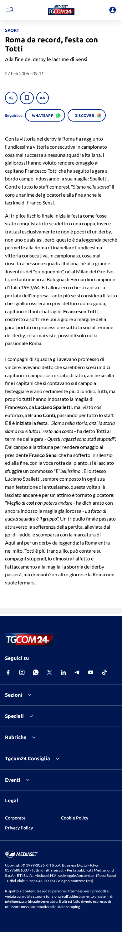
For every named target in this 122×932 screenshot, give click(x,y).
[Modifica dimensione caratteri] (42, 98)
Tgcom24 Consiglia (27, 758)
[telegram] (77, 672)
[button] (61, 10)
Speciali (14, 716)
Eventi (12, 780)
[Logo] (61, 10)
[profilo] (112, 10)
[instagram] (22, 672)
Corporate (15, 817)
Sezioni (13, 695)
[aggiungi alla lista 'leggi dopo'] (27, 98)
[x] (49, 672)
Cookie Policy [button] (74, 817)
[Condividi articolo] (11, 98)
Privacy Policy (19, 827)
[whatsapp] (36, 672)
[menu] (9, 10)
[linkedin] (63, 672)
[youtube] (91, 672)
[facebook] (8, 672)
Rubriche (15, 737)
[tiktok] (104, 672)
